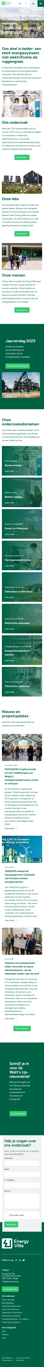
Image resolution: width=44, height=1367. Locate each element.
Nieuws (5, 1334)
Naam (6, 1169)
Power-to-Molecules (10, 1309)
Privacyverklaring (7, 1360)
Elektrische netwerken (11, 1316)
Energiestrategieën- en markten (15, 1319)
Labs (4, 1331)
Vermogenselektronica (11, 1306)
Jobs (4, 1338)
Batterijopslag (7, 1303)
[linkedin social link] (12, 1260)
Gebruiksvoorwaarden (23, 1358)
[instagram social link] (20, 1260)
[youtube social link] (23, 1260)
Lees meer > (22, 157)
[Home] (6, 3)
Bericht (7, 1191)
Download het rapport (17, 366)
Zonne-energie (8, 1300)
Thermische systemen (11, 1322)
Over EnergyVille (9, 1327)
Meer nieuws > (22, 1028)
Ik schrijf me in (18, 1113)
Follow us (6, 1260)
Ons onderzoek (8, 1296)
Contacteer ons (10, 1289)
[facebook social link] (16, 1260)
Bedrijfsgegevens (7, 1358)
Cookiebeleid (20, 1360)
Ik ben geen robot (16, 1215)
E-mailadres (9, 1180)
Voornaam (8, 1158)
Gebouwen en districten (12, 1312)
